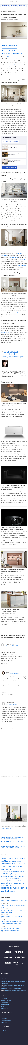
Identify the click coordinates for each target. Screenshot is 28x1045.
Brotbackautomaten (17, 990)
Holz (11, 869)
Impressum (23, 1037)
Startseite (3, 9)
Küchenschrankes (22, 265)
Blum (6, 861)
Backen (10, 858)
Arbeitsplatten (4, 858)
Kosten (11, 354)
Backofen (17, 858)
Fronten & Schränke (5, 406)
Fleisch (4, 866)
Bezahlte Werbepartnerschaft (7, 445)
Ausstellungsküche (5, 332)
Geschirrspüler (17, 866)
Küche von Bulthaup (12, 56)
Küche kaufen (18, 354)
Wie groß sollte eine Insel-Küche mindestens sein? (12, 842)
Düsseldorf (12, 981)
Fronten (9, 866)
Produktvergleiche (9, 990)
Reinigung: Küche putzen (6, 1000)
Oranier (3, 883)
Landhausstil (3, 878)
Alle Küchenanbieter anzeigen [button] (9, 167)
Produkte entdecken (6, 828)
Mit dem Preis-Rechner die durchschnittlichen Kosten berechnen (12, 838)
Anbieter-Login (4, 1022)
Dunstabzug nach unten (8, 863)
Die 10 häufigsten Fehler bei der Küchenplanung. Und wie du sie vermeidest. (13, 847)
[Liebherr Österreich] (7, 958)
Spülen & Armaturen (18, 883)
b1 (5, 351)
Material (12, 878)
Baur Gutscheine (16, 986)
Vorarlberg (20, 979)
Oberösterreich (4, 981)
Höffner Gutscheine (17, 988)
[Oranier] (20, 958)
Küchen (18, 874)
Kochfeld (22, 871)
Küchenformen (22, 5)
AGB (19, 1037)
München (15, 979)
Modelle (3, 880)
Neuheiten (16, 19)
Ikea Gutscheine (8, 985)
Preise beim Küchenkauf (14, 356)
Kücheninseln (8, 219)
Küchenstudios (5, 5)
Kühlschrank (21, 876)
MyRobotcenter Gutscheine (6, 988)
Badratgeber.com (4, 1008)
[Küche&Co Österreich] (18, 964)
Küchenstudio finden (5, 976)
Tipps (10, 885)
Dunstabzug (17, 861)
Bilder (23, 858)
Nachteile (8, 881)
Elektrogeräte (12, 66)
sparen (22, 356)
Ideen (15, 869)
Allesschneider (4, 992)
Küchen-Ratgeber (4, 1002)
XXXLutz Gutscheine (17, 985)
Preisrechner (14, 5)
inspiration (13, 871)
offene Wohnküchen (13, 257)
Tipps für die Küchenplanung (14, 888)
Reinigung (9, 883)
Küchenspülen (13, 876)
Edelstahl (17, 863)
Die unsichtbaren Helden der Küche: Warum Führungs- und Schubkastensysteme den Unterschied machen (13, 487)
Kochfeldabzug (6, 874)
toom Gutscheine (9, 986)
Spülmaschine (5, 885)
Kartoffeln (17, 871)
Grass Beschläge (17, 445)
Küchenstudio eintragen (6, 1020)
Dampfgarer (11, 861)
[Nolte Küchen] (8, 964)
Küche (13, 874)
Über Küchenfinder (5, 1004)
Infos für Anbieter (4, 1014)
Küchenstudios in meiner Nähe (11, 141)
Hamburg (11, 979)
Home (2, 1037)
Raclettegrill (23, 990)
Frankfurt (17, 981)
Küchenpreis (18, 312)
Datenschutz (14, 1037)
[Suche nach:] (14, 734)
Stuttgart (23, 981)
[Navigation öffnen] (2, 2)
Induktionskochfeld (5, 871)
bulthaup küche (5, 354)
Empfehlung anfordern (5, 977)
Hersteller (7, 869)
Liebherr (7, 878)
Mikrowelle (20, 878)
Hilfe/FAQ (3, 1006)
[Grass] (18, 953)
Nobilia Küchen (19, 880)
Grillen (3, 869)
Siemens (6, 983)
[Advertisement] (14, 755)
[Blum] (8, 953)
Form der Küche (13, 64)
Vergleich (5, 891)
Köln (20, 981)
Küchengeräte (5, 876)
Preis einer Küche (22, 58)
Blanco (2, 861)
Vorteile (12, 891)
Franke (2, 983)
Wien (9, 981)
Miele (16, 878)
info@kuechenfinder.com (6, 1030)
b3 (11, 351)
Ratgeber (8, 9)
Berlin (8, 979)
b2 (8, 351)
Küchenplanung (14, 9)
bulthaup (16, 351)
